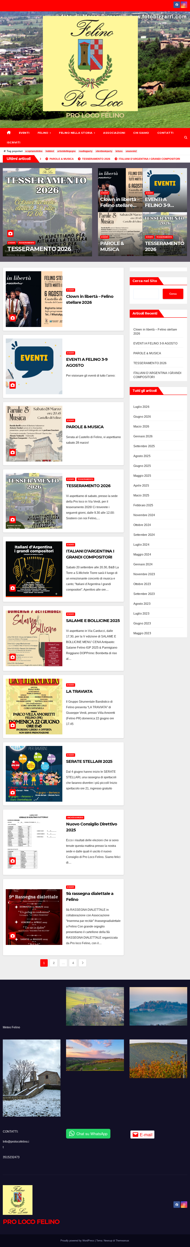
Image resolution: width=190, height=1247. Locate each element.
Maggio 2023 (142, 633)
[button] (185, 137)
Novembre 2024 (144, 515)
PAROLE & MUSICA (112, 246)
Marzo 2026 (141, 426)
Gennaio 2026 (143, 436)
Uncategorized (75, 818)
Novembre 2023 (144, 574)
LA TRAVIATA (79, 691)
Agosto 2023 (141, 603)
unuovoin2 (131, 151)
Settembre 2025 (144, 446)
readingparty (85, 151)
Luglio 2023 (141, 613)
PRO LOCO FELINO (95, 115)
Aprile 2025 (141, 485)
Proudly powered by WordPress (77, 1240)
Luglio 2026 (141, 406)
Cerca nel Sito (144, 281)
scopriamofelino (33, 151)
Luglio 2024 (141, 544)
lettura (119, 151)
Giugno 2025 (142, 465)
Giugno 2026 (142, 416)
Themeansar (122, 1240)
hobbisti (50, 151)
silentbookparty (104, 151)
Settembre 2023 (144, 593)
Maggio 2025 (142, 475)
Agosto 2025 (141, 456)
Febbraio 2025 (143, 505)
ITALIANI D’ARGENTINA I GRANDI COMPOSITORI (42, 245)
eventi (11, 236)
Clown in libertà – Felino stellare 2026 (119, 205)
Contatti (165, 133)
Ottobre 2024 (142, 525)
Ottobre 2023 (142, 584)
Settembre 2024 (144, 534)
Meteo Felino (11, 1027)
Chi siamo (141, 133)
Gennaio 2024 (143, 564)
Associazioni (114, 133)
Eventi (24, 133)
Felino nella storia (76, 133)
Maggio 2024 (142, 554)
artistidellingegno (66, 151)
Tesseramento (164, 237)
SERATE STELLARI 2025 (89, 761)
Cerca (173, 293)
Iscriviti (13, 142)
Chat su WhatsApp (91, 1133)
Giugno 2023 (142, 623)
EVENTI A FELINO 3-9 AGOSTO (157, 205)
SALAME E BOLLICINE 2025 (93, 620)
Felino (43, 133)
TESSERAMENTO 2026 (164, 246)
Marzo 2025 (141, 495)
